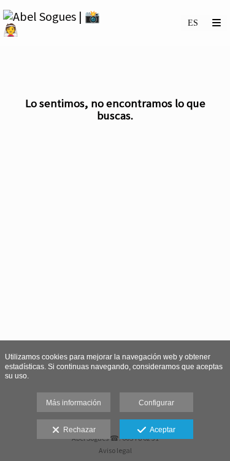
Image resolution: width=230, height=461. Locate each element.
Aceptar (160, 429)
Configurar (156, 403)
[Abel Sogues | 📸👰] (59, 23)
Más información (73, 403)
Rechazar (77, 429)
